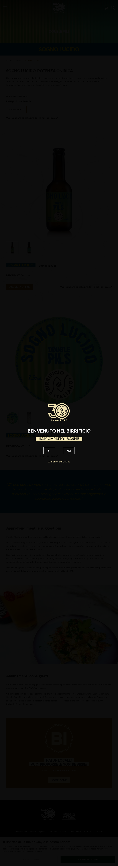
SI (49, 450)
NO (69, 450)
